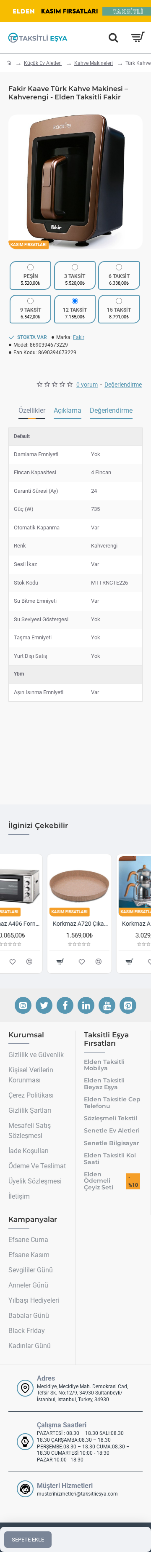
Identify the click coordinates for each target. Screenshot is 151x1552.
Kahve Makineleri (93, 63)
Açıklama (67, 410)
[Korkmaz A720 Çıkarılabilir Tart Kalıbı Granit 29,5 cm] (41, 886)
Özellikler (31, 410)
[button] (16, 182)
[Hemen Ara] (113, 37)
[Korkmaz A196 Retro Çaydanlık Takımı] (110, 886)
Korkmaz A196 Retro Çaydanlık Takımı (111, 923)
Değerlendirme (111, 410)
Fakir (78, 337)
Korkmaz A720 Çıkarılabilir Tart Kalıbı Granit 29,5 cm (42, 923)
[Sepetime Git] (137, 37)
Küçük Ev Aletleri (43, 63)
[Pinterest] (128, 1005)
